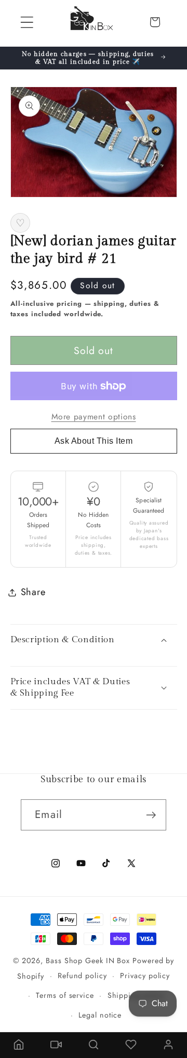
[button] (27, 22)
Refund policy (82, 975)
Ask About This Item (94, 440)
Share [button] (33, 592)
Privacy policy (145, 975)
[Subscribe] (151, 815)
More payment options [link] (93, 416)
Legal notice (100, 1015)
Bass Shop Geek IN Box (88, 960)
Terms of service (65, 995)
